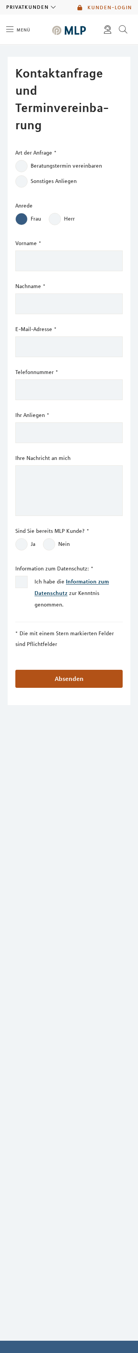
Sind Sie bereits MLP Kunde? (52, 530)
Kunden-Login (108, 7)
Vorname (28, 243)
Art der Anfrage (35, 152)
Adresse (9, 50)
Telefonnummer (36, 372)
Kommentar (14, 50)
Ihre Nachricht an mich (43, 458)
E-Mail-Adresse (35, 329)
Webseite (11, 50)
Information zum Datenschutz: (54, 568)
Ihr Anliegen (32, 415)
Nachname (30, 286)
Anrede (24, 205)
